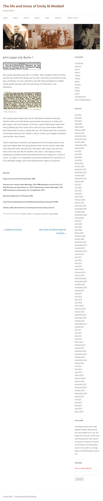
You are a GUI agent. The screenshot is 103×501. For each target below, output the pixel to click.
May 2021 (78, 190)
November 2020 (81, 208)
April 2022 (78, 160)
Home (5, 18)
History (77, 78)
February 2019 (80, 272)
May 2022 (78, 157)
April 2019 (78, 266)
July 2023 (78, 115)
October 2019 (80, 248)
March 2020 (79, 233)
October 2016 (80, 357)
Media (37, 18)
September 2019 (81, 251)
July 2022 (78, 151)
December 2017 (80, 314)
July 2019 (78, 257)
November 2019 (81, 245)
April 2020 (78, 230)
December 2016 (80, 351)
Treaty (77, 93)
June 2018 (78, 296)
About (15, 18)
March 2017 (79, 342)
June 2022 (78, 154)
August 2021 (79, 181)
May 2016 (78, 369)
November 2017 (81, 317)
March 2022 (79, 163)
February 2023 (80, 130)
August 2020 (79, 217)
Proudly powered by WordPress (26, 496)
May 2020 (78, 227)
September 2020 (81, 214)
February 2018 (80, 308)
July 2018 (78, 293)
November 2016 (81, 354)
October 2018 (80, 284)
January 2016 (79, 381)
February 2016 (80, 378)
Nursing (78, 84)
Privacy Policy (73, 18)
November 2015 (81, 387)
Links (47, 18)
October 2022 (80, 142)
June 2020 (78, 224)
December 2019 (80, 242)
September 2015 (81, 393)
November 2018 (81, 281)
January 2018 (79, 311)
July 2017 (78, 330)
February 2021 (80, 199)
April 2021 (78, 193)
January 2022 (79, 166)
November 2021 (81, 172)
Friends (77, 75)
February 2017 (80, 345)
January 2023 (79, 133)
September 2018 (81, 287)
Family (23, 213)
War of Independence (83, 99)
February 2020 (80, 236)
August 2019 (79, 254)
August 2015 (79, 396)
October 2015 (80, 390)
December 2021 (80, 169)
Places (29, 213)
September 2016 (81, 360)
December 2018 (80, 278)
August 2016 (79, 363)
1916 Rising (79, 63)
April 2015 (78, 408)
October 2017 (80, 320)
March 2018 (79, 305)
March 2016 (79, 375)
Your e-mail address (83, 468)
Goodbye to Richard (12, 229)
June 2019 (78, 260)
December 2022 (80, 136)
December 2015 (80, 384)
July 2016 (78, 366)
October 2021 (80, 175)
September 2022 (81, 145)
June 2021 (78, 187)
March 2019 (79, 269)
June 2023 (78, 118)
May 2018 (78, 299)
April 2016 (78, 372)
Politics (77, 90)
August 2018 (79, 290)
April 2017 (78, 339)
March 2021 (79, 196)
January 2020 (79, 239)
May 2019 (78, 263)
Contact (58, 18)
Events (26, 18)
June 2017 (78, 333)
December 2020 (80, 205)
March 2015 (79, 411)
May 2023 (78, 121)
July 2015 (78, 399)
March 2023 (79, 127)
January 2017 (79, 348)
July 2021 (78, 184)
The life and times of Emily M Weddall (33, 6)
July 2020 (78, 221)
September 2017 (81, 323)
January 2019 (79, 275)
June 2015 (78, 402)
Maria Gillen (53, 213)
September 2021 (81, 178)
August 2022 (79, 148)
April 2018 (78, 302)
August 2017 (79, 327)
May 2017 (78, 336)
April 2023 (78, 124)
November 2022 (81, 139)
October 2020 (80, 211)
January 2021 (79, 202)
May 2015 (78, 405)
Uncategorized (80, 96)
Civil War (78, 66)
